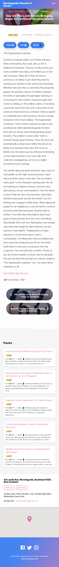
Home (10, 11)
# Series (28, 11)
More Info (9, 488)
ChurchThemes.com (29, 559)
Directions (21, 488)
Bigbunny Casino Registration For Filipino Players (29, 400)
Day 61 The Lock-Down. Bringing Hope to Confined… (31, 295)
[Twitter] (29, 548)
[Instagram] (36, 548)
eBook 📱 (37, 45)
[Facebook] (22, 548)
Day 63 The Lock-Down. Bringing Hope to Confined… (28, 309)
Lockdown (47, 35)
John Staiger (26, 35)
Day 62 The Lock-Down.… (42, 11)
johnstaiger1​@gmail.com (27, 501)
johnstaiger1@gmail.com (15, 273)
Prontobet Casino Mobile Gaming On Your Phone (29, 351)
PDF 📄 (23, 45)
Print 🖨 (10, 45)
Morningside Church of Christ (17, 4)
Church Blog (19, 11)
